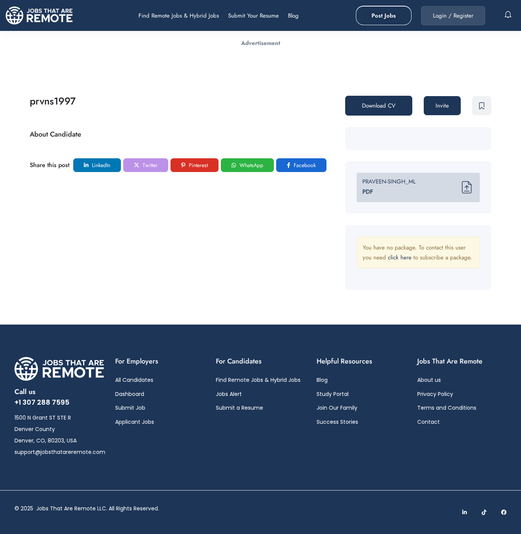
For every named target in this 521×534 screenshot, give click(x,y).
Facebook (304, 165)
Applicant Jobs (134, 422)
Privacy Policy (435, 394)
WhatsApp (250, 165)
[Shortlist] (481, 105)
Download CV (379, 105)
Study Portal (333, 394)
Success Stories (337, 422)
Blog (293, 15)
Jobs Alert (229, 394)
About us (429, 380)
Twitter (149, 165)
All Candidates (134, 380)
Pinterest (197, 165)
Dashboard (129, 394)
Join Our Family (337, 408)
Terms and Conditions (446, 408)
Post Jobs (383, 15)
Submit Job (130, 408)
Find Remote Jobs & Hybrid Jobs (178, 15)
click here (400, 257)
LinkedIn (100, 165)
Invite (442, 105)
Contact (428, 422)
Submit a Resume (239, 408)
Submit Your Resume (253, 15)
